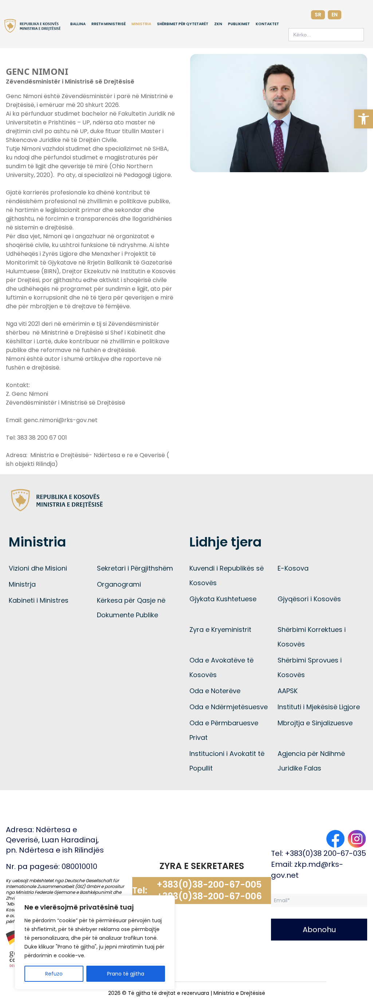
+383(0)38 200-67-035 (325, 853)
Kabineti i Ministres (38, 600)
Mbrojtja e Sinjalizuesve (315, 722)
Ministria (141, 24)
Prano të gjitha (125, 973)
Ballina (78, 24)
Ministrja (22, 584)
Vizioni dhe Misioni (38, 568)
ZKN (218, 24)
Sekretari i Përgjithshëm (135, 568)
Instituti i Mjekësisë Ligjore (319, 706)
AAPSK (288, 690)
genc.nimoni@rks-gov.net (61, 420)
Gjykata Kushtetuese (222, 598)
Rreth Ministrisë (108, 24)
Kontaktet (267, 24)
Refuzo (54, 973)
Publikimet (239, 24)
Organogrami (119, 584)
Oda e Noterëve (214, 690)
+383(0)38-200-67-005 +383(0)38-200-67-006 (209, 890)
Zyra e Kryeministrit (220, 629)
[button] (363, 118)
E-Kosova (293, 568)
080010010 (79, 866)
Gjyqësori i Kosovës (309, 598)
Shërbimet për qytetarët (182, 24)
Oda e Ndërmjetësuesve (228, 706)
